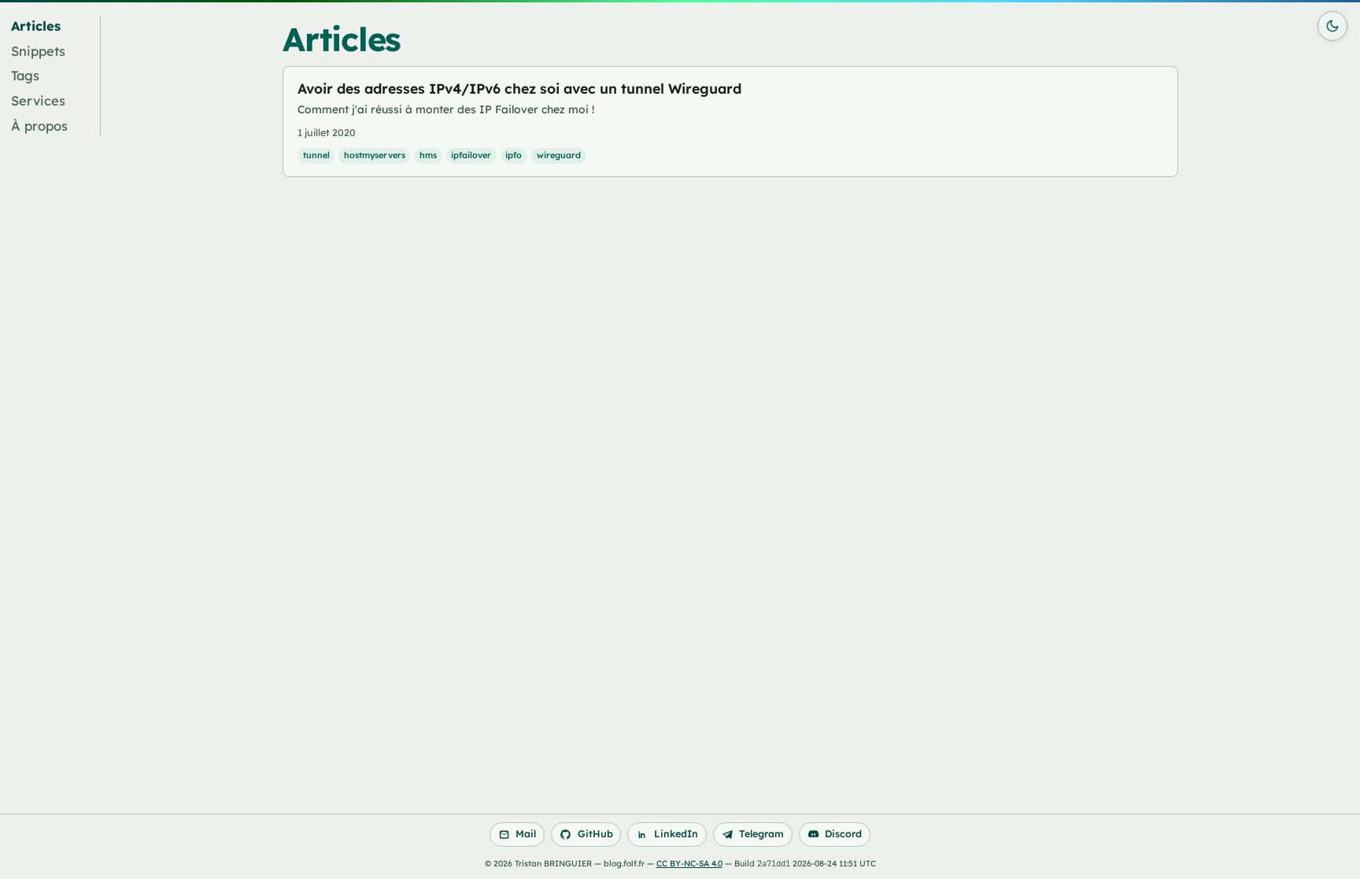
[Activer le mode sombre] (1332, 26)
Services (38, 101)
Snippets (38, 51)
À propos (39, 126)
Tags (25, 75)
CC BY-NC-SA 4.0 (689, 864)
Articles (36, 26)
